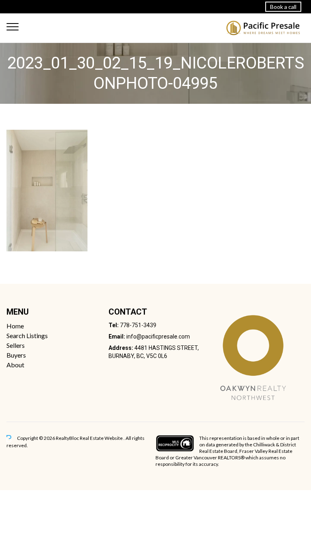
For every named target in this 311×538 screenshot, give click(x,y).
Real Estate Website (102, 438)
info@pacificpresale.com (158, 336)
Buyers (16, 355)
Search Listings (27, 335)
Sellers (15, 345)
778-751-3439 (138, 325)
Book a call (283, 6)
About (15, 365)
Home (15, 326)
